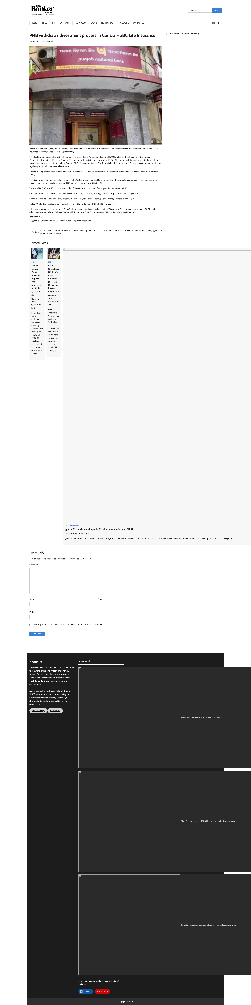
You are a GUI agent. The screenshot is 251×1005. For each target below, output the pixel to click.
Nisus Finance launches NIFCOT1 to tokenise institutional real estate (208, 821)
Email (101, 599)
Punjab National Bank (81, 220)
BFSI (54, 23)
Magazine (124, 23)
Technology (81, 23)
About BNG (55, 710)
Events (94, 23)
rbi (93, 220)
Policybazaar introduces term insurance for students (201, 717)
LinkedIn (87, 991)
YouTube (104, 991)
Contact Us (138, 23)
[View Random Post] (213, 23)
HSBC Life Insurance (62, 220)
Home (34, 23)
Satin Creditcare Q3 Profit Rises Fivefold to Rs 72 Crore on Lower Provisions (53, 278)
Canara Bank (46, 220)
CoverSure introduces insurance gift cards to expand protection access (208, 925)
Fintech (44, 23)
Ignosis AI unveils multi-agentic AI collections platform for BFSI (99, 529)
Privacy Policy (38, 710)
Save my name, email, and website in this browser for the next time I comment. (68, 624)
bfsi (37, 220)
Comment (34, 564)
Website (32, 612)
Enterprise (65, 23)
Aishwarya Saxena (71, 533)
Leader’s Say (107, 23)
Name (32, 599)
